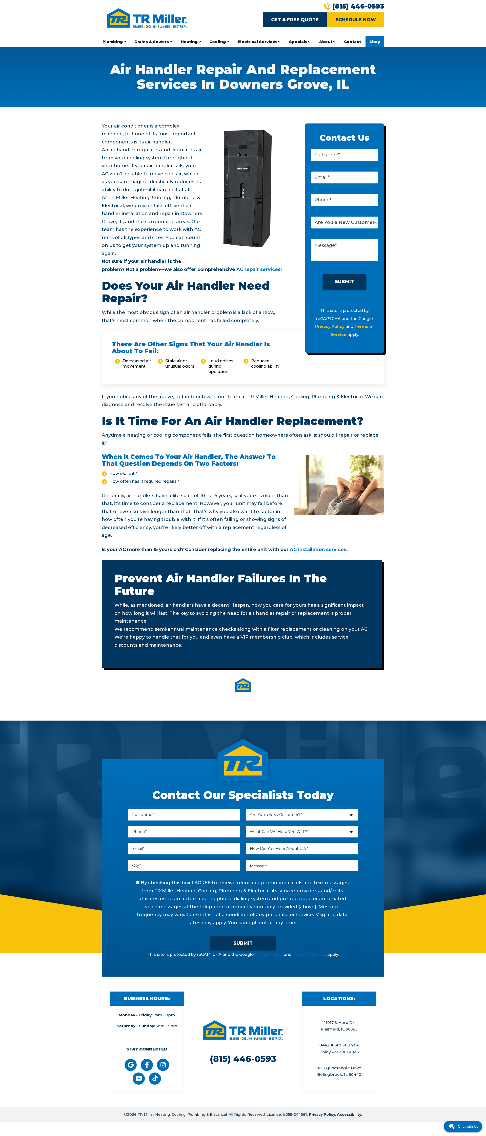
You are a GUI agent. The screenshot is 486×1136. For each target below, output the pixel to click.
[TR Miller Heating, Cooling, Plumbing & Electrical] (147, 17)
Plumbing (113, 41)
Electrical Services (257, 41)
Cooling (217, 41)
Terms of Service (309, 954)
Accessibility (349, 1114)
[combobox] (344, 222)
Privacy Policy (330, 326)
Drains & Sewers (151, 41)
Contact (352, 41)
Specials (298, 41)
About (325, 41)
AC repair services (258, 269)
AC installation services (318, 549)
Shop (374, 41)
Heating (189, 41)
